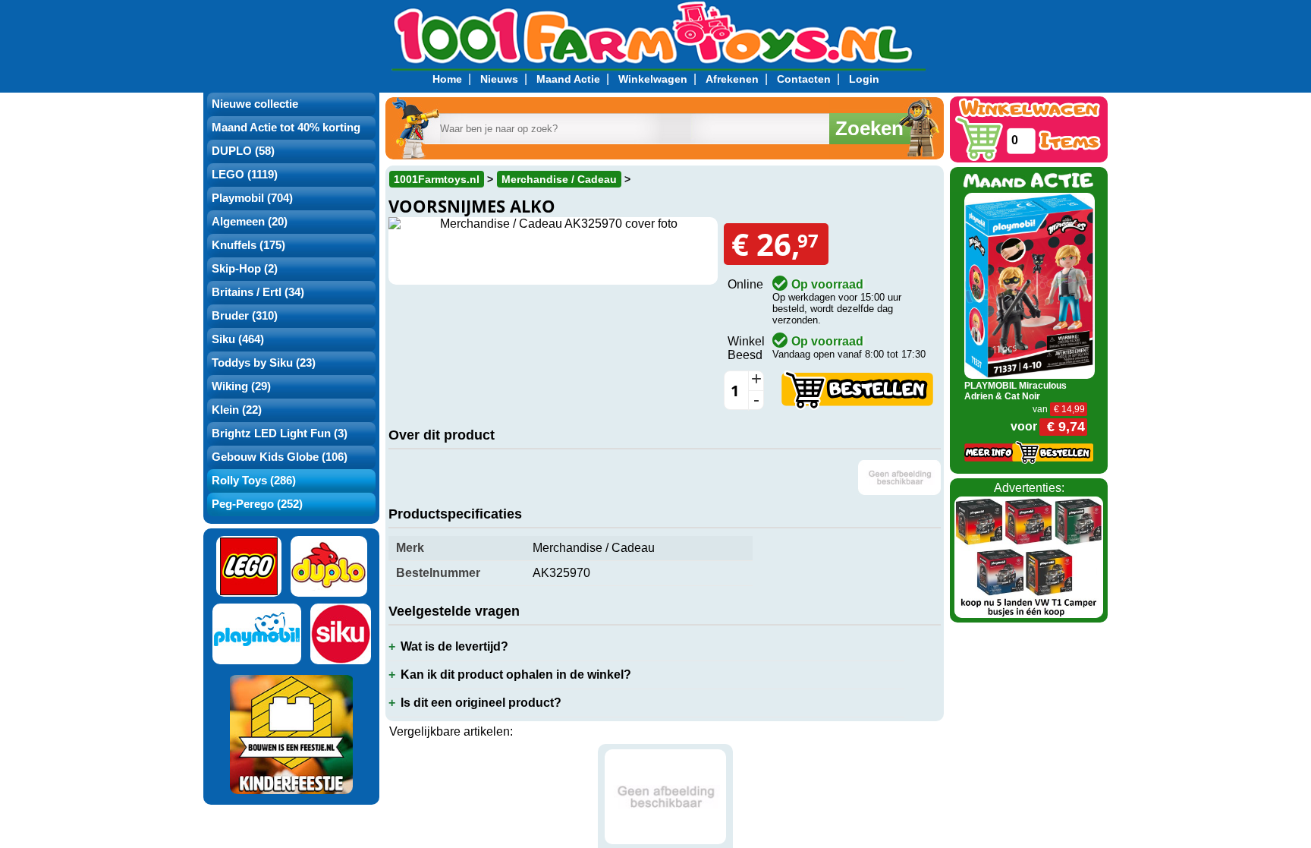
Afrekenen (732, 79)
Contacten (804, 79)
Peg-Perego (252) (257, 504)
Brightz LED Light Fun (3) (279, 433)
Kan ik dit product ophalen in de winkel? (516, 674)
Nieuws (499, 79)
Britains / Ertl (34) (258, 292)
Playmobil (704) (252, 198)
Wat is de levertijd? (454, 646)
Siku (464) (238, 339)
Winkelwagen (652, 79)
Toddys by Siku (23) (264, 363)
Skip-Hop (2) (245, 269)
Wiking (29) (241, 386)
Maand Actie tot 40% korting (286, 127)
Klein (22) (237, 410)
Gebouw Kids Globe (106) (279, 457)
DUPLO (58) (243, 151)
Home (447, 79)
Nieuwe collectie (255, 104)
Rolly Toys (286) (254, 480)
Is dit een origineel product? (481, 702)
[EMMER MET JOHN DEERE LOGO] (665, 796)
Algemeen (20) (250, 222)
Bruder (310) (245, 316)
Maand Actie (568, 79)
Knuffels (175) (248, 245)
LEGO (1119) (245, 175)
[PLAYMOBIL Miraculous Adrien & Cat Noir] (1030, 285)
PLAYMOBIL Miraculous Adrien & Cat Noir (1015, 391)
